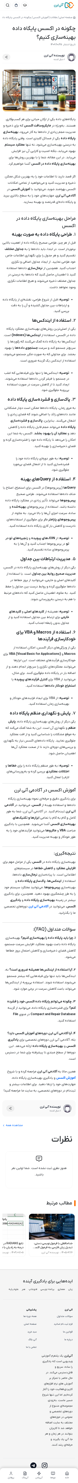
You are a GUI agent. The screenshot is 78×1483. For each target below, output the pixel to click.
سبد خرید (32, 1331)
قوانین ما (68, 1331)
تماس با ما (31, 1347)
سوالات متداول (65, 1316)
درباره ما (68, 1339)
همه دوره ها (30, 1316)
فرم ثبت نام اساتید (63, 1324)
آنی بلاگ (32, 1339)
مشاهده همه (14, 1125)
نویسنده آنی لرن (54, 55)
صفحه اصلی (30, 1324)
